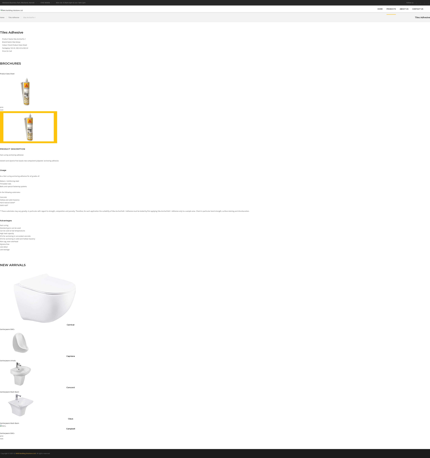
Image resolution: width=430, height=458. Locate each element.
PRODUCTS (391, 9)
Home (2, 17)
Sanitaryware (5, 329)
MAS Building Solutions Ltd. (26, 453)
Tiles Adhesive (13, 17)
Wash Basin (14, 392)
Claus (70, 419)
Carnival (70, 325)
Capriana (70, 356)
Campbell (70, 429)
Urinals (13, 361)
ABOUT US (404, 9)
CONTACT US (417, 9)
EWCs (12, 329)
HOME (380, 9)
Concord (70, 387)
